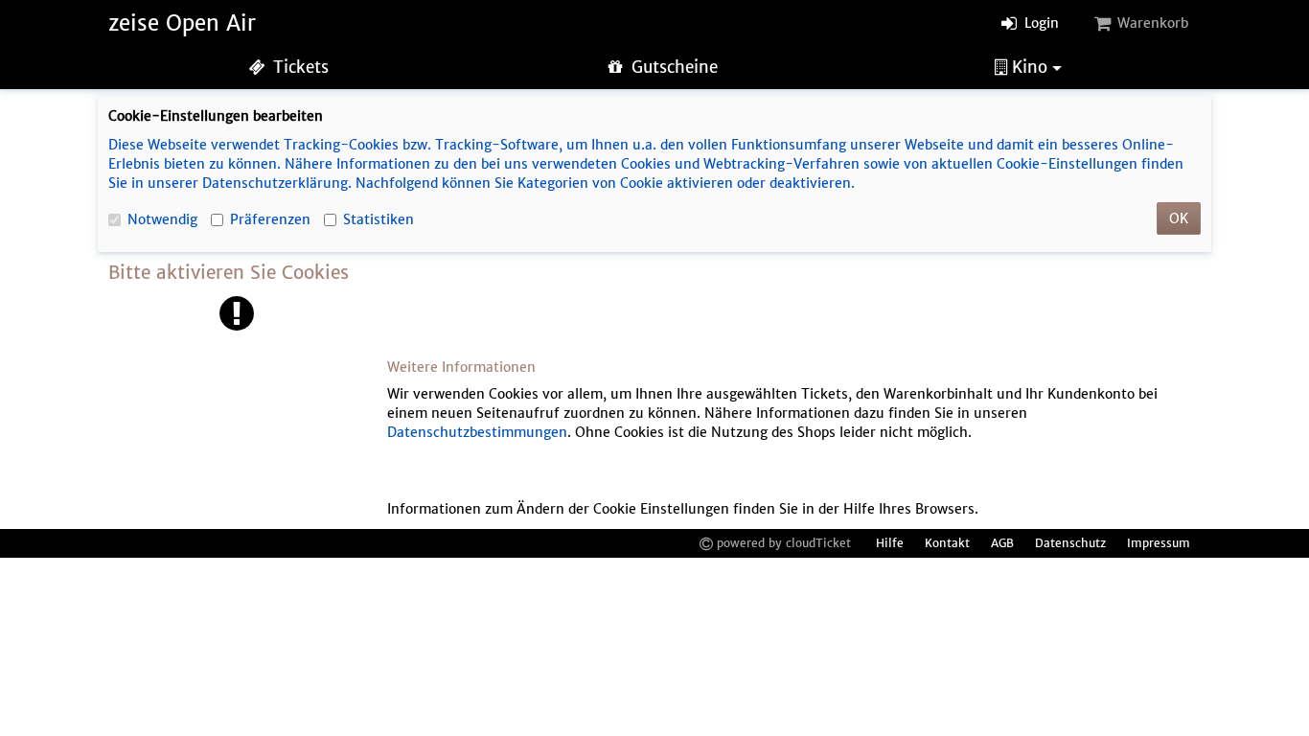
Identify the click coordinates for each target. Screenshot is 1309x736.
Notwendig (162, 219)
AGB (1002, 543)
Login (1040, 23)
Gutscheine (672, 67)
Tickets (298, 67)
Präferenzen (270, 219)
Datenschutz (1070, 543)
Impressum (1158, 543)
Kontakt (947, 543)
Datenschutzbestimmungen (477, 432)
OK (1178, 218)
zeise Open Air (182, 23)
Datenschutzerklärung (275, 183)
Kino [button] (1029, 67)
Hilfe (890, 543)
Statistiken (378, 219)
